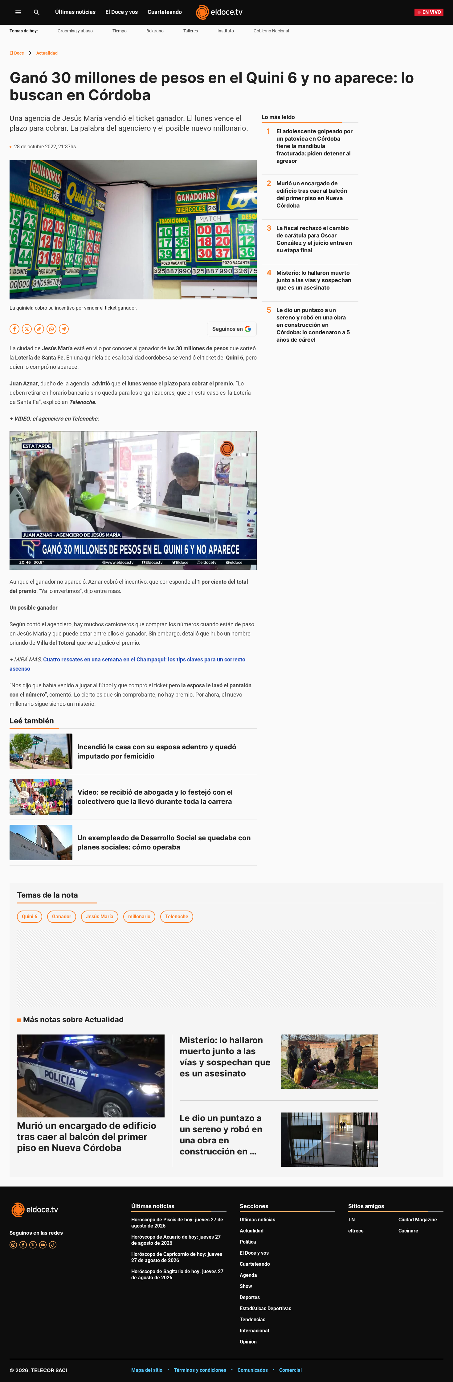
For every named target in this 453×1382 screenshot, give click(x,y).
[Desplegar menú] (13, 12)
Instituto (226, 30)
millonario (139, 916)
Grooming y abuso (75, 30)
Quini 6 (29, 916)
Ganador (61, 916)
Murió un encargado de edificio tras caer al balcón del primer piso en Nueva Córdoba (311, 194)
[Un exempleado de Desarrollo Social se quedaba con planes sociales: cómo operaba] (41, 842)
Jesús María (99, 916)
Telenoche (176, 916)
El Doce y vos (121, 12)
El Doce (17, 53)
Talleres (190, 30)
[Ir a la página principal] (219, 12)
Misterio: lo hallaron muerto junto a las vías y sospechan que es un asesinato (313, 280)
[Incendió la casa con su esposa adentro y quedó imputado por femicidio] (41, 751)
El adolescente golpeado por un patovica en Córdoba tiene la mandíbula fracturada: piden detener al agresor (314, 146)
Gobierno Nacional (271, 30)
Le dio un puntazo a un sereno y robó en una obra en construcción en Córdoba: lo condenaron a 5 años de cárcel (313, 325)
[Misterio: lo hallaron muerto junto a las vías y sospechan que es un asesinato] (329, 1061)
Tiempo (119, 30)
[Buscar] (36, 12)
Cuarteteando (165, 12)
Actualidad (47, 53)
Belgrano (155, 30)
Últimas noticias (75, 12)
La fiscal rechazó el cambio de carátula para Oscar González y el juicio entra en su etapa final (314, 239)
